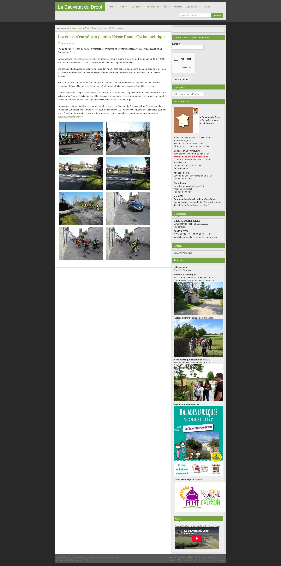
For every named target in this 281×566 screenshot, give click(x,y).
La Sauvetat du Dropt (80, 6)
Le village (136, 6)
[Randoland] (198, 440)
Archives (178, 6)
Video (178, 518)
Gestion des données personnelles (211, 560)
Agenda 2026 (192, 6)
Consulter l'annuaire (183, 252)
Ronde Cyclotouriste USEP (85, 58)
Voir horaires (179, 226)
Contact (206, 6)
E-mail (176, 43)
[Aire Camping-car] (198, 297)
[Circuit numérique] (198, 382)
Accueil (112, 6)
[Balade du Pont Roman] (198, 337)
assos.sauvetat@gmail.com (70, 116)
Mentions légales (186, 560)
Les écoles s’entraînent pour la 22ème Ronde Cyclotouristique (111, 36)
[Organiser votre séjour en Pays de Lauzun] (200, 497)
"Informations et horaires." (197, 204)
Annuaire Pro (153, 6)
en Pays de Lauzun (208, 120)
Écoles (166, 6)
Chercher (217, 15)
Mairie (123, 6)
